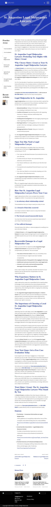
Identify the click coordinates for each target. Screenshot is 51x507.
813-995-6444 (19, 94)
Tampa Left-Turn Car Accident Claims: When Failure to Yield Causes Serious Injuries (22, 483)
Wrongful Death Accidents (8, 80)
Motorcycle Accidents (6, 65)
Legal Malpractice (7, 58)
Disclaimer (29, 496)
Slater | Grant (15, 25)
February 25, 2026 (18, 486)
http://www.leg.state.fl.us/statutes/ (26, 448)
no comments (36, 25)
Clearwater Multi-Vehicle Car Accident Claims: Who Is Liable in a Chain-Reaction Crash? (40, 483)
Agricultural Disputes (7, 72)
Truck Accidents (8, 48)
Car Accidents (7, 52)
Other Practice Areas (7, 87)
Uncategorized (25, 25)
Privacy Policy (30, 499)
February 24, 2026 (37, 486)
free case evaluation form (30, 92)
